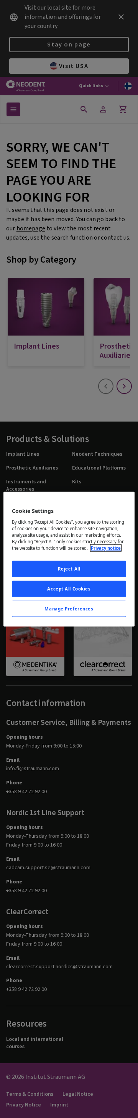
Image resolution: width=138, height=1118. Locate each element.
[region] (69, 559)
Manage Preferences (68, 608)
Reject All (69, 569)
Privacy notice (106, 548)
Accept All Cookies (68, 588)
